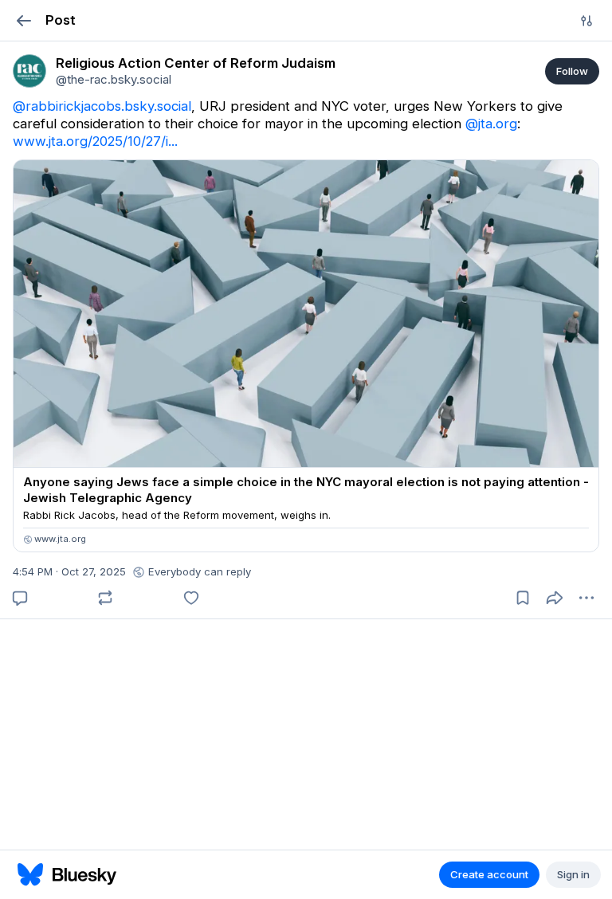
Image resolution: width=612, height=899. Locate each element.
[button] (23, 20)
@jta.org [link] (491, 124)
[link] (29, 71)
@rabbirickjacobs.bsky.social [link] (102, 106)
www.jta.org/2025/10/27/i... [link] (95, 141)
